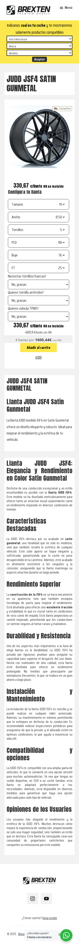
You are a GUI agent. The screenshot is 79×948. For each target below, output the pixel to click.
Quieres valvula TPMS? (23, 308)
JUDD (38, 357)
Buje (15, 255)
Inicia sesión (49, 918)
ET (13, 268)
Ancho (16, 217)
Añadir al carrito (38, 347)
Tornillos (17, 230)
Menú (68, 7)
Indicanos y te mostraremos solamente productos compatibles (39, 28)
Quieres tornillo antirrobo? (26, 292)
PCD (14, 242)
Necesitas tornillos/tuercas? (27, 276)
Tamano (17, 204)
